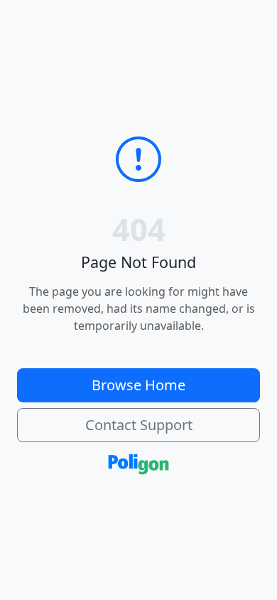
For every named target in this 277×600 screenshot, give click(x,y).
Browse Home (138, 385)
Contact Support (138, 424)
